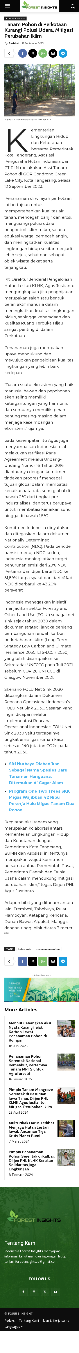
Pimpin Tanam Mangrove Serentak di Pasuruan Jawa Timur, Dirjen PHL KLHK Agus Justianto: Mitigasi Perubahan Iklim (31, 1098)
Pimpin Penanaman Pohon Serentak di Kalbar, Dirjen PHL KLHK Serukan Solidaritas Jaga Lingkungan (32, 1160)
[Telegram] (63, 53)
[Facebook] (22, 53)
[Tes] (39, 1217)
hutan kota (24, 949)
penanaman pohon (48, 949)
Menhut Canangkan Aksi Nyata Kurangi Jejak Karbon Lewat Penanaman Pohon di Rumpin (30, 1032)
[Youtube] (55, 1292)
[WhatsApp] (42, 53)
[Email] (52, 53)
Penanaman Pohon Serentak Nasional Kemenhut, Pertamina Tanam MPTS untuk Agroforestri (28, 1065)
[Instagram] (34, 1292)
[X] (32, 53)
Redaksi (14, 43)
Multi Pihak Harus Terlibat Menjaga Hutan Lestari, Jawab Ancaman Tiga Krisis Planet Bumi (31, 1129)
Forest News (15, 18)
